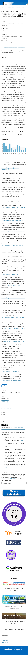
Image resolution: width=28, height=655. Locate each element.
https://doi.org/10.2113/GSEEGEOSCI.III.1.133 (12, 380)
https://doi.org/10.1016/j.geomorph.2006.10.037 (13, 207)
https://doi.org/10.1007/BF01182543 (10, 371)
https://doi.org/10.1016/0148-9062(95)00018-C (12, 220)
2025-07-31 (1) (5, 402)
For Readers (5, 638)
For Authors (5, 640)
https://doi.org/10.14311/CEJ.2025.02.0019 (14, 47)
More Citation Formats (7, 483)
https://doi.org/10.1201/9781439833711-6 (13, 341)
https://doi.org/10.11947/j (13, 285)
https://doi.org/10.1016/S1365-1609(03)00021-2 (13, 231)
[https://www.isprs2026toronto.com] (14, 585)
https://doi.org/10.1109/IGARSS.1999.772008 (12, 317)
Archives (8, 7)
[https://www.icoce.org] (14, 603)
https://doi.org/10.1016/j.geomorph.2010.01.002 (13, 274)
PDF (5, 385)
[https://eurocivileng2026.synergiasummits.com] (14, 618)
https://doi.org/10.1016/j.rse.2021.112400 (14, 328)
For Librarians (5, 642)
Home (2, 7)
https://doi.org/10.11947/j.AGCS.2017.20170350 (13, 298)
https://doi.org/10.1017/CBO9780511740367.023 (13, 245)
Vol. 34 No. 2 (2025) (16, 7)
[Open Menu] (1, 3)
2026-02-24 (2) (5, 400)
